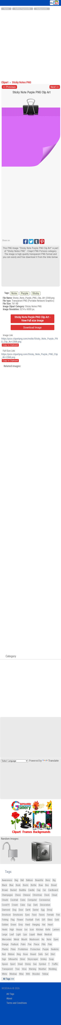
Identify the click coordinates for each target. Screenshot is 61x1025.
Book (18, 885)
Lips (25, 934)
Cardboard (53, 890)
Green (13, 924)
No (43, 939)
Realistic (55, 949)
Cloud (54, 895)
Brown (5, 890)
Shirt (53, 954)
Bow (41, 885)
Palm (23, 944)
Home (6, 9)
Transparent (7, 969)
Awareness (7, 880)
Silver (22, 959)
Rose (25, 954)
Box (47, 885)
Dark (35, 904)
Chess (18, 895)
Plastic (5, 949)
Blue (11, 885)
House (19, 929)
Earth (28, 909)
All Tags (10, 994)
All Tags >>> (8, 978)
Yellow (45, 974)
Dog (14, 909)
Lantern (56, 929)
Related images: (12, 366)
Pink (50, 944)
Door (21, 909)
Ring (19, 954)
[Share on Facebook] (25, 241)
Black (4, 885)
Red (4, 954)
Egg (43, 909)
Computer (32, 900)
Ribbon (11, 954)
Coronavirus (44, 900)
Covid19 (5, 904)
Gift (43, 919)
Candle (31, 890)
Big (54, 880)
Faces (42, 914)
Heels (4, 929)
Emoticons (18, 914)
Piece (36, 944)
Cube (22, 904)
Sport (12, 964)
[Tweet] (31, 241)
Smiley (43, 959)
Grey (21, 924)
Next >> (55, 87)
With (28, 974)
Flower (20, 919)
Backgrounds (42, 9)
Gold (57, 919)
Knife (47, 929)
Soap (51, 959)
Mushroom (34, 939)
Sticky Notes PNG (21, 82)
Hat (43, 924)
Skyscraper (33, 959)
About (9, 998)
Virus (24, 969)
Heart (50, 924)
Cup (29, 904)
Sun (35, 964)
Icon (32, 929)
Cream (15, 904)
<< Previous (9, 87)
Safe (40, 954)
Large (4, 934)
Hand (27, 924)
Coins (22, 900)
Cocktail (14, 900)
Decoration (45, 904)
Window (13, 974)
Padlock (14, 944)
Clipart (5, 82)
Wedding (53, 969)
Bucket (13, 890)
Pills (43, 944)
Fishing (5, 919)
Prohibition (23, 949)
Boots (25, 885)
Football (29, 919)
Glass (50, 919)
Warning (32, 969)
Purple (24, 293)
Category (9, 656)
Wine (21, 974)
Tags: (6, 872)
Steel (20, 964)
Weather (42, 969)
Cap (38, 890)
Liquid (32, 934)
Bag (16, 880)
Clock (46, 895)
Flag (13, 919)
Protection (35, 949)
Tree (17, 969)
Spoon (5, 964)
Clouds (5, 900)
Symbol (42, 964)
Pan (29, 944)
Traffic (55, 964)
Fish (58, 914)
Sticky (35, 293)
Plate (13, 949)
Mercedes (6, 939)
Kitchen (39, 929)
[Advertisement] (30, 44)
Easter (36, 909)
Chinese (26, 895)
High (12, 929)
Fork (37, 919)
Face (34, 914)
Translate (53, 760)
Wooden (36, 974)
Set (46, 954)
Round (33, 954)
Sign (4, 959)
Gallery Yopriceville (22, 9)
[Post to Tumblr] (36, 241)
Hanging (36, 924)
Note (14, 293)
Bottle (33, 885)
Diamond (6, 909)
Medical (48, 934)
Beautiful (39, 880)
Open (56, 939)
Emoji (49, 909)
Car (44, 890)
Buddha (22, 890)
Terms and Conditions (17, 1003)
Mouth (24, 939)
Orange (5, 944)
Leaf (12, 934)
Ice (25, 929)
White (4, 974)
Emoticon (6, 914)
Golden (5, 924)
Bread (54, 885)
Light (18, 934)
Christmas (37, 895)
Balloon (29, 880)
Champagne (7, 895)
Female (50, 914)
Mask (39, 934)
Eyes (27, 914)
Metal (16, 939)
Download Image (32, 327)
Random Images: (10, 838)
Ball (22, 880)
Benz (47, 880)
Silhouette (13, 959)
